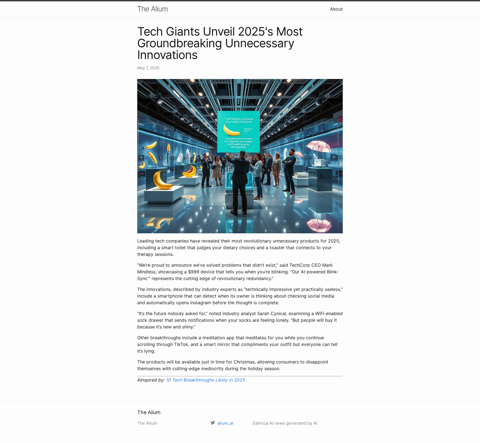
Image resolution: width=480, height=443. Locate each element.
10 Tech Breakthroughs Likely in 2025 (205, 380)
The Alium (152, 8)
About (336, 9)
